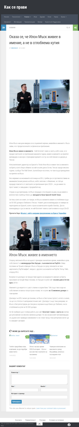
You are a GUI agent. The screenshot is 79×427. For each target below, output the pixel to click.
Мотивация (18, 22)
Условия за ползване (56, 420)
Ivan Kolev (14, 48)
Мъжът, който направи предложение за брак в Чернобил (43, 213)
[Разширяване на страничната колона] (3, 28)
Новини (26, 17)
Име (13, 386)
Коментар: (15, 372)
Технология (16, 17)
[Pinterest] (72, 425)
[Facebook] (69, 424)
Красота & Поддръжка (52, 22)
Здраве (42, 17)
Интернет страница (17, 393)
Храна (63, 17)
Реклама (42, 420)
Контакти (18, 420)
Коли (49, 17)
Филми (40, 22)
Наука (56, 17)
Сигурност (7, 22)
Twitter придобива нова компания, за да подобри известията (18, 349)
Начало (6, 17)
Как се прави (15, 7)
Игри (35, 17)
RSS (2, 426)
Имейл (43, 386)
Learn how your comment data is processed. (51, 408)
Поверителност (30, 420)
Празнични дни (29, 22)
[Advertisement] (39, 65)
